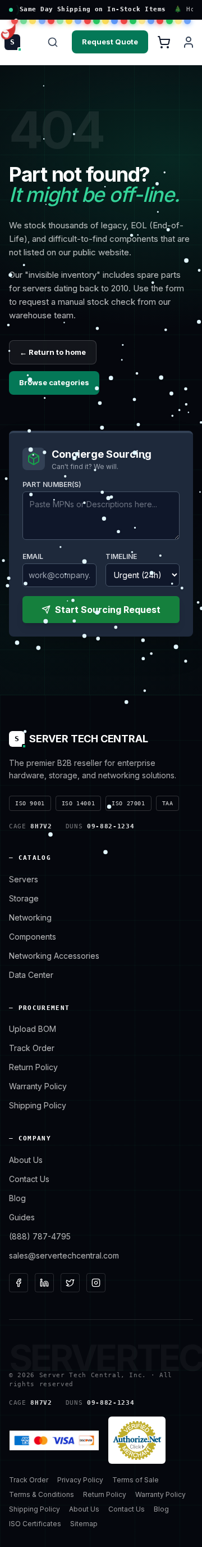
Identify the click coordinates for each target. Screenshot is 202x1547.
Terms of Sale (135, 1480)
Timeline (121, 556)
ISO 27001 (128, 803)
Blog (17, 1198)
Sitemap (84, 1523)
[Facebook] (18, 1282)
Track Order (31, 1048)
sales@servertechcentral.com (64, 1255)
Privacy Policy (80, 1480)
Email (32, 556)
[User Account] (189, 42)
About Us (26, 1160)
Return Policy (33, 1067)
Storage (24, 898)
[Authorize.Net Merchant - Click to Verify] (137, 1440)
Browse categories (54, 382)
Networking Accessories (54, 955)
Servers (23, 879)
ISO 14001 (78, 803)
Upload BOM (32, 1029)
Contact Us (29, 1179)
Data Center (31, 975)
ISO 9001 (30, 803)
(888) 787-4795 (40, 1236)
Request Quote (110, 41)
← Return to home (53, 352)
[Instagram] (95, 1282)
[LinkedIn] (44, 1282)
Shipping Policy (37, 1105)
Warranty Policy (38, 1086)
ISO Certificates (35, 1523)
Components (32, 936)
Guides (22, 1217)
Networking (30, 917)
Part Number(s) (51, 484)
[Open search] (53, 42)
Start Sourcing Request (107, 609)
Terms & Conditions (41, 1494)
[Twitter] (70, 1282)
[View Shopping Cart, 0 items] (164, 42)
